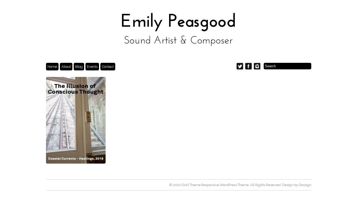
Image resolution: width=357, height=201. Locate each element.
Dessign (305, 185)
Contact (108, 67)
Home (52, 67)
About (66, 67)
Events (92, 67)
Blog (79, 67)
